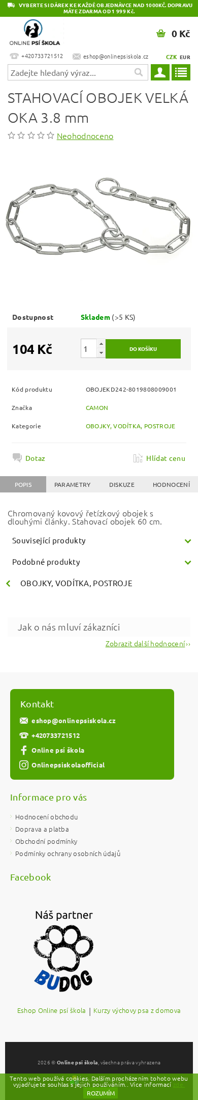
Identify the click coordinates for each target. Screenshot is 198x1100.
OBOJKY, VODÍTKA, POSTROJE (131, 426)
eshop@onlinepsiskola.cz (73, 720)
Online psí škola (57, 750)
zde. (179, 1084)
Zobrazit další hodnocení (145, 642)
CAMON (97, 407)
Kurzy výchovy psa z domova (137, 1011)
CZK (172, 56)
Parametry (72, 484)
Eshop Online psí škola (51, 1011)
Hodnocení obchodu (46, 816)
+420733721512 (55, 735)
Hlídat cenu (165, 457)
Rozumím (101, 1093)
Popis (23, 484)
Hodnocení (171, 484)
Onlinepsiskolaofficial (68, 764)
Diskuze (122, 484)
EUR (185, 57)
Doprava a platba (42, 829)
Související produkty (48, 540)
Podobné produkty (46, 561)
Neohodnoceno (85, 135)
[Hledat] (138, 72)
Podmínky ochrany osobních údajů (67, 853)
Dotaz (35, 457)
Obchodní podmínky (46, 841)
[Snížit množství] (101, 353)
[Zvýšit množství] (101, 343)
